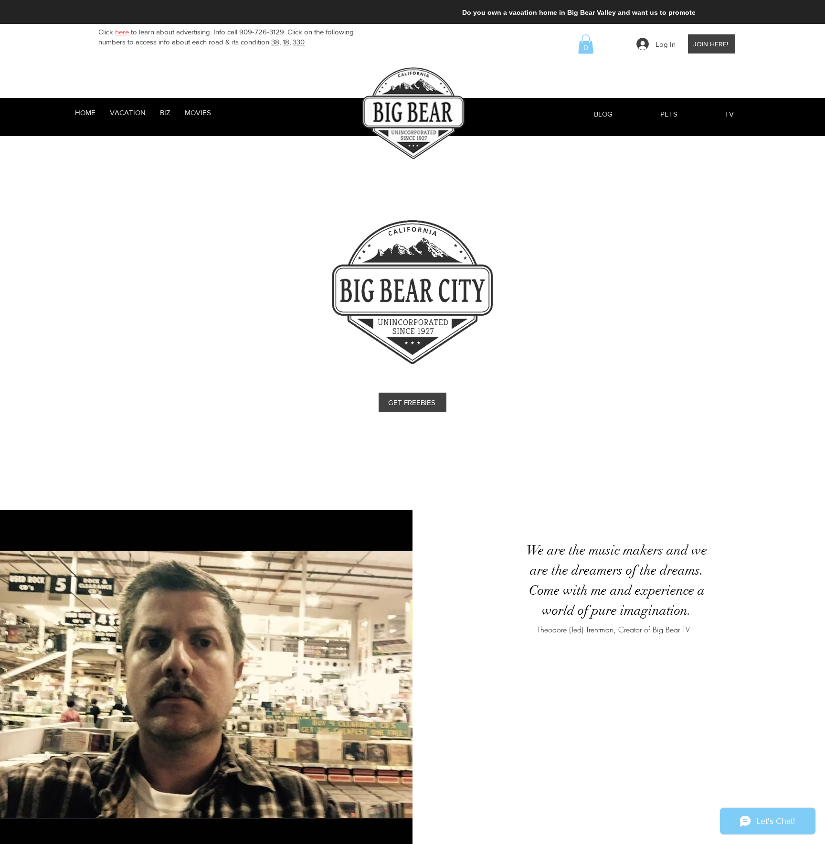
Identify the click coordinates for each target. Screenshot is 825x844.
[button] (586, 44)
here (122, 32)
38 (275, 42)
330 (299, 42)
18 (286, 42)
